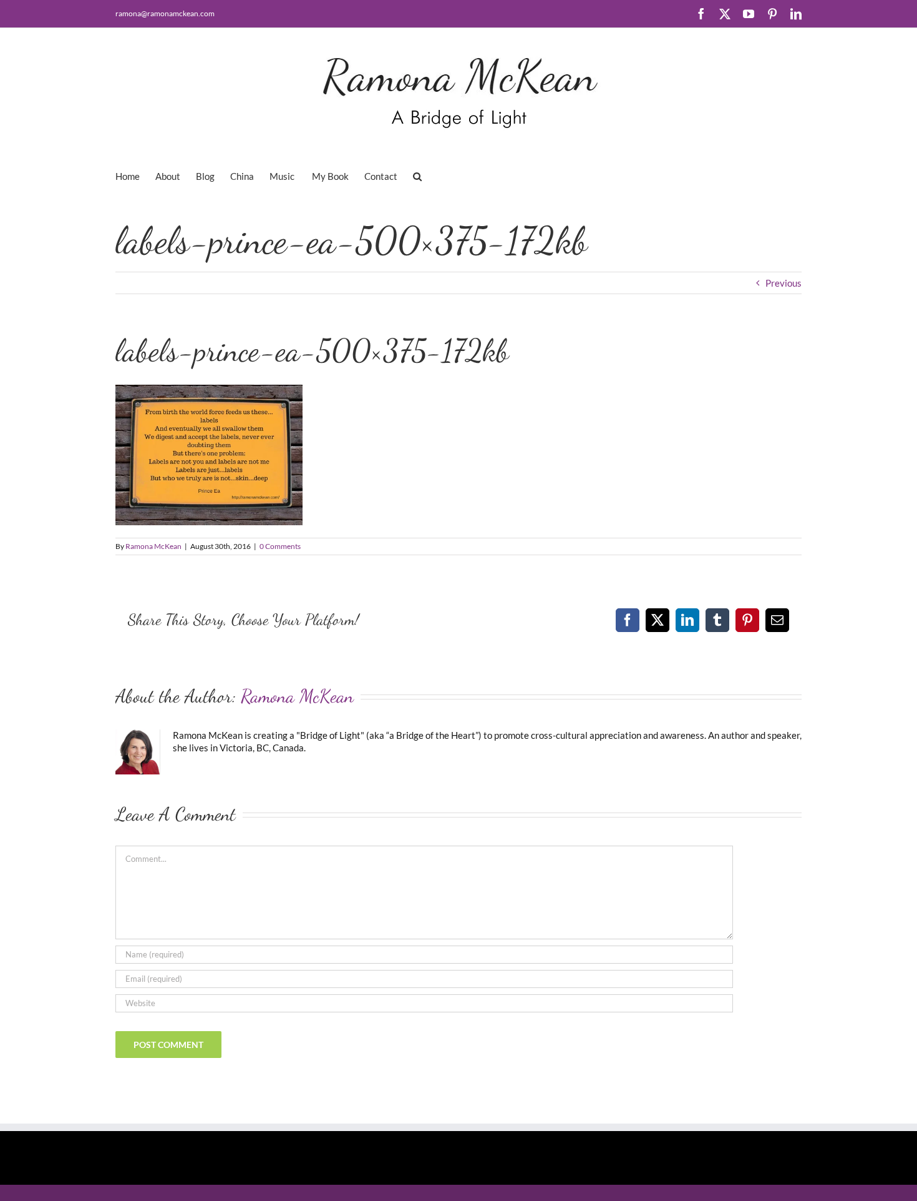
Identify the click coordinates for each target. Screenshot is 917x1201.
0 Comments (280, 546)
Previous (783, 283)
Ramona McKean (153, 546)
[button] (417, 175)
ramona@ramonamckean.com (165, 13)
